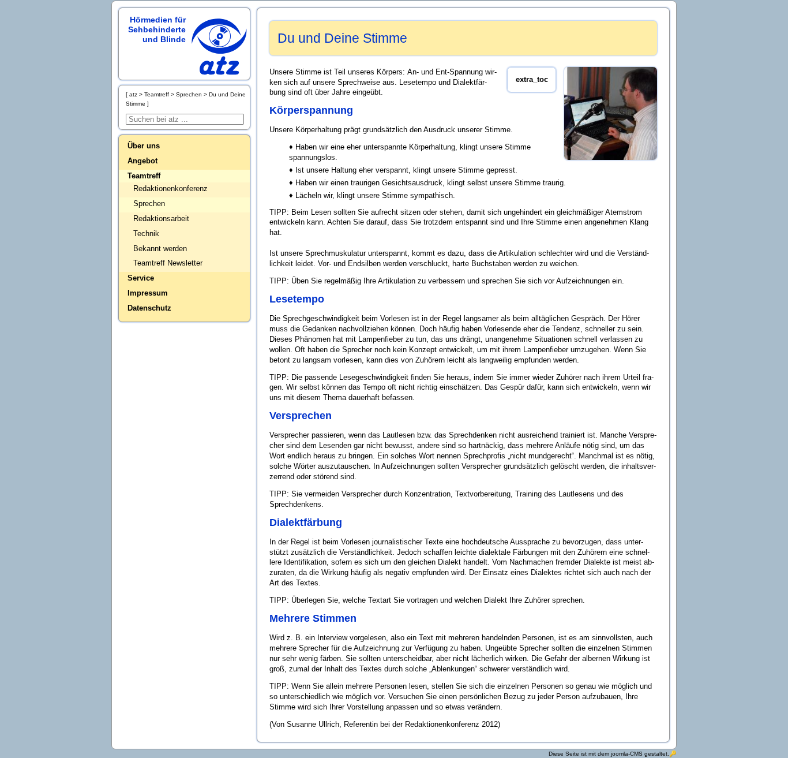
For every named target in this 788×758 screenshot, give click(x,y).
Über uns (143, 145)
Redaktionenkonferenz (170, 188)
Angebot (142, 160)
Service (140, 278)
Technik (146, 233)
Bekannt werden (160, 248)
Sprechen (149, 203)
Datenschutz (149, 308)
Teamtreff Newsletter (167, 263)
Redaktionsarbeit (161, 218)
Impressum (147, 293)
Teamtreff (143, 175)
